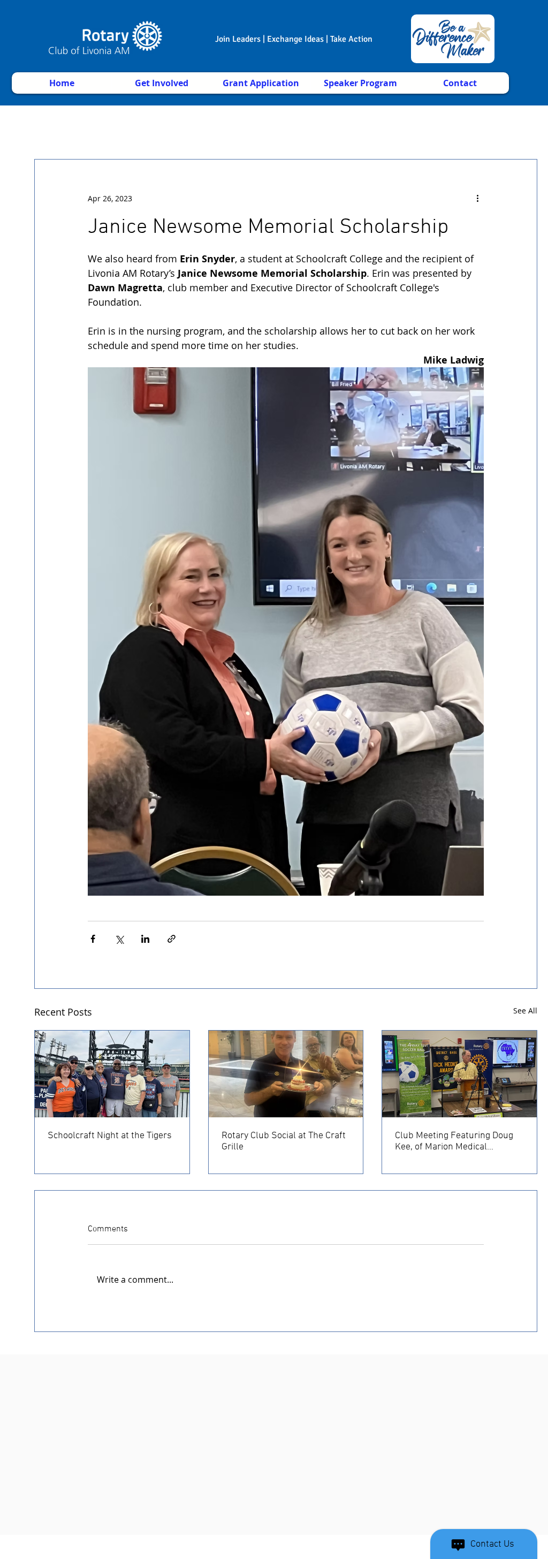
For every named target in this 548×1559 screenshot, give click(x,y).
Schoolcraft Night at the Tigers (110, 1135)
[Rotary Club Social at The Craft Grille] (286, 1074)
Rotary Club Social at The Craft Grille (284, 1141)
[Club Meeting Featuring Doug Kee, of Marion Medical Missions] (459, 1074)
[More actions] (477, 198)
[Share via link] (171, 939)
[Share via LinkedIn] (145, 939)
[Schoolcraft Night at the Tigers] (112, 1074)
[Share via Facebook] (93, 939)
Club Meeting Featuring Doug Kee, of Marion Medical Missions (454, 1141)
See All (525, 1010)
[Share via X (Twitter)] (119, 939)
